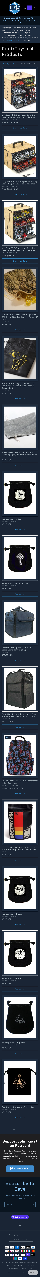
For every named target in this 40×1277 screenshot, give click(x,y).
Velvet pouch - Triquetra (13, 1043)
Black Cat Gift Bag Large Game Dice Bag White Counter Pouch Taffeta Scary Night (18, 385)
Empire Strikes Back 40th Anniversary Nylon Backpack (20, 782)
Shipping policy (27, 1268)
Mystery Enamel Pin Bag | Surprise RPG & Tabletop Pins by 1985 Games (19, 848)
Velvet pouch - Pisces (12, 914)
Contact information (13, 1272)
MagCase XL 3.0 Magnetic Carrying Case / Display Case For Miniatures (18, 116)
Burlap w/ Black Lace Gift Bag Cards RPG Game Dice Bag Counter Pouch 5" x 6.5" (20, 317)
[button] (4, 7)
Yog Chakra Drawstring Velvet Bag (18, 1107)
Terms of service (14, 1268)
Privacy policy (29, 1265)
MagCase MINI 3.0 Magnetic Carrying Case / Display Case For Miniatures (20, 182)
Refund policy (18, 1265)
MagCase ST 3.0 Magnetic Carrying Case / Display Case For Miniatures (18, 249)
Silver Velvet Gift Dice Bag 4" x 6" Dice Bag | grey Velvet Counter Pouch (20, 453)
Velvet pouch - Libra (11, 978)
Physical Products (12, 40)
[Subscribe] (33, 1204)
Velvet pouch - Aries (11, 519)
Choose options (20, 128)
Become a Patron (22, 1168)
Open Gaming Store (14, 1262)
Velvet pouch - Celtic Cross (15, 583)
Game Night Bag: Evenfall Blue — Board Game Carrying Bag (17, 649)
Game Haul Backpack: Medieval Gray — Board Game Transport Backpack (19, 715)
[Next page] (26, 1128)
